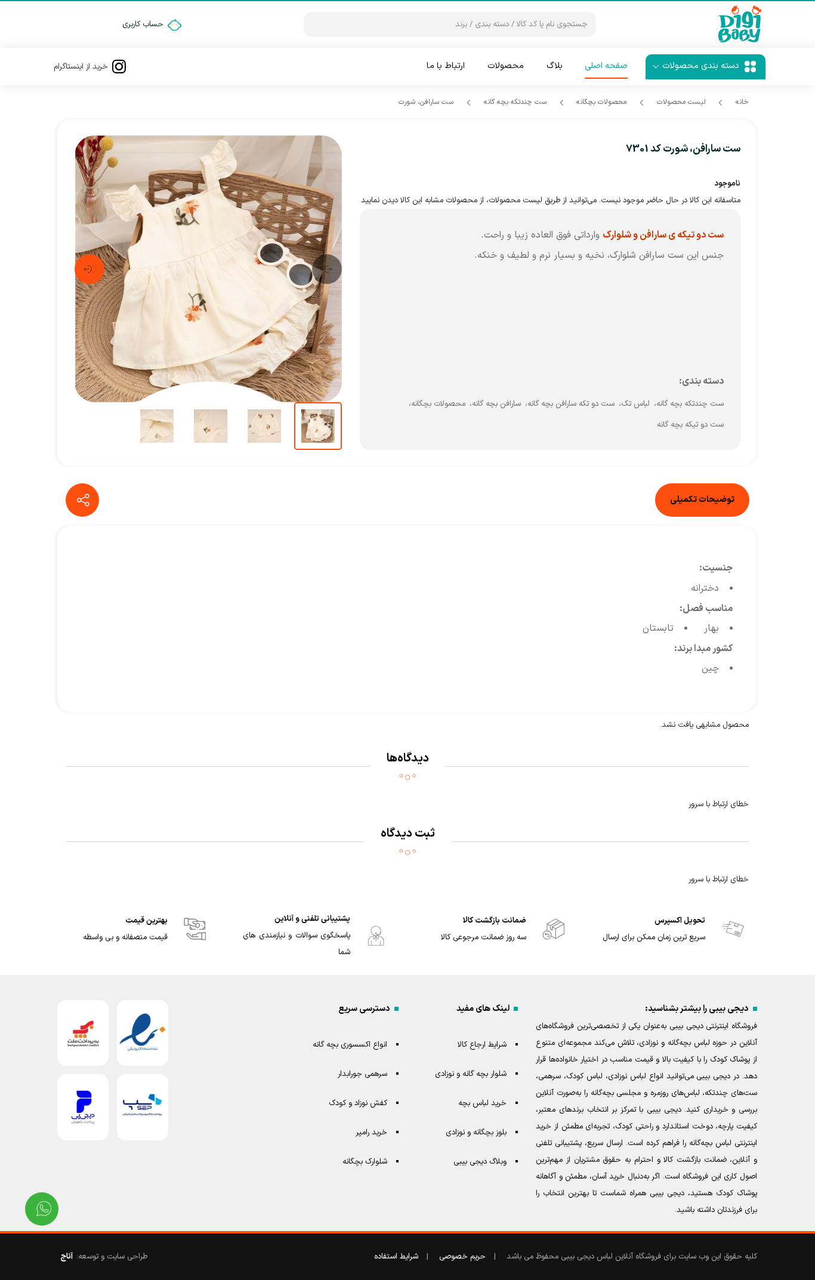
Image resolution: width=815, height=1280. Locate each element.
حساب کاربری (142, 24)
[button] (327, 269)
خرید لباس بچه (482, 1103)
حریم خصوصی (462, 1257)
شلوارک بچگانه (364, 1162)
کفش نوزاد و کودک (358, 1103)
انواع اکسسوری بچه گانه (350, 1045)
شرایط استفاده (396, 1257)
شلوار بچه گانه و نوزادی (471, 1074)
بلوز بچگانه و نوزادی (476, 1133)
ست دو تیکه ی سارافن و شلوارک (663, 235)
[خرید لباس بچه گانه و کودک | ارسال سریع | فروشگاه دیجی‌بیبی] (739, 24)
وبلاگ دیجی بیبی (480, 1162)
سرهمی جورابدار (362, 1074)
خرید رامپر (371, 1133)
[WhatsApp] (41, 1209)
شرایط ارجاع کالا (482, 1045)
